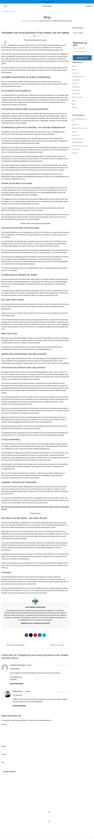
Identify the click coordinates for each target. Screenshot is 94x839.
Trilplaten (75, 153)
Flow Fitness (5, 823)
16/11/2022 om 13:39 (63, 691)
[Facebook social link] (26, 635)
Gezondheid (33, 20)
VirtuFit (3, 812)
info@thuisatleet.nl (8, 792)
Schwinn (4, 820)
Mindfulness (76, 90)
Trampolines (76, 149)
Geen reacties (77, 817)
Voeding (74, 107)
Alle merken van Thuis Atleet (11, 827)
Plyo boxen (75, 135)
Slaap (74, 100)
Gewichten (75, 124)
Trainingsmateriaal (78, 142)
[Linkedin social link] (39, 635)
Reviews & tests (77, 97)
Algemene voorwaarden (56, 789)
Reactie (4, 724)
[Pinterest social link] (35, 635)
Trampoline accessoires (79, 146)
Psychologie (76, 94)
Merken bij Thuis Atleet (79, 128)
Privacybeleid (52, 793)
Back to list (35, 644)
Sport (73, 104)
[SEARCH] (91, 11)
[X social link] (31, 635)
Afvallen (74, 69)
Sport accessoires (78, 139)
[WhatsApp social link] (44, 635)
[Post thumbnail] (56, 814)
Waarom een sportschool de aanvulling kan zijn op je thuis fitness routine (81, 824)
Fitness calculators (54, 786)
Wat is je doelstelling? (79, 48)
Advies (74, 66)
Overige (74, 131)
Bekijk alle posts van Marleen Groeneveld (35, 623)
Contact (50, 800)
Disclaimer (51, 796)
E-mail (4, 754)
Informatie (75, 83)
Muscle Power (6, 816)
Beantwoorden (16, 684)
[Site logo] (47, 6)
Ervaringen (75, 73)
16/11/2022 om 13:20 (63, 665)
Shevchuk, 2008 (33, 143)
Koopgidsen (76, 87)
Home (23, 20)
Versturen (81, 58)
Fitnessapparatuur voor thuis (79, 120)
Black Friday (52, 803)
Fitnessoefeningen (78, 76)
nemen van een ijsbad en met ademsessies (15, 559)
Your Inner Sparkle (39, 545)
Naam (3, 746)
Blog (27, 20)
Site (2, 762)
